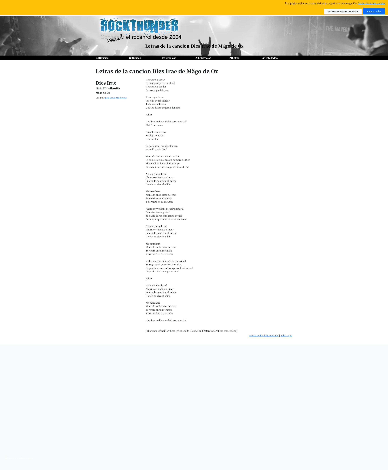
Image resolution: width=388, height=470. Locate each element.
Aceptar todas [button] (373, 11)
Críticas (136, 58)
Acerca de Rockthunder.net (264, 335)
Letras (235, 58)
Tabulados (272, 58)
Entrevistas (204, 58)
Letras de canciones (116, 97)
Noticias (104, 58)
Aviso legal (286, 335)
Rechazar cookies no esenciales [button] (343, 11)
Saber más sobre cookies (371, 3)
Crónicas (171, 58)
